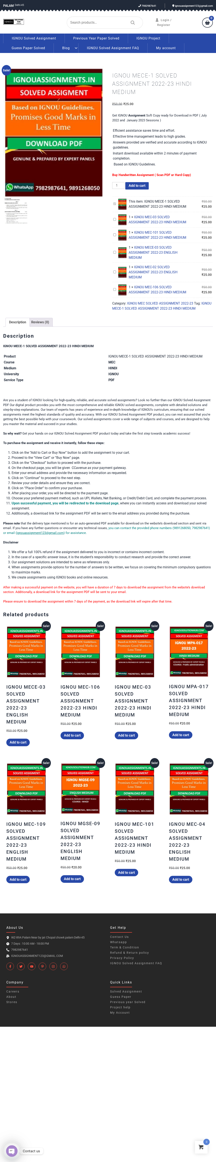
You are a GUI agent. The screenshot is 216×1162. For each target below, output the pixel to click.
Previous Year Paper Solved (96, 38)
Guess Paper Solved (28, 48)
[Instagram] (53, 966)
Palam (8, 6)
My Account (120, 1012)
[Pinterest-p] (42, 966)
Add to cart (137, 186)
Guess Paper (120, 996)
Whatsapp (118, 942)
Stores (11, 1002)
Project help (120, 1007)
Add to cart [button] (18, 742)
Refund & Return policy (129, 952)
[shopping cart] (207, 23)
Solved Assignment (126, 991)
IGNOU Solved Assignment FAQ (113, 48)
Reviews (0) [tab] (40, 322)
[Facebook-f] (10, 966)
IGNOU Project (148, 38)
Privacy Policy (122, 958)
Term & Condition (124, 947)
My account (166, 48)
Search (131, 22)
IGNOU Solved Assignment (34, 38)
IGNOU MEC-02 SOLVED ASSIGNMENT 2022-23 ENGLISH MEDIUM (153, 272)
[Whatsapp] (64, 966)
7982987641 (148, 5)
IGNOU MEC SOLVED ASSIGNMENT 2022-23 (160, 303)
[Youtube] (31, 966)
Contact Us (119, 937)
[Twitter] (21, 966)
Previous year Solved (128, 1002)
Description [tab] (17, 322)
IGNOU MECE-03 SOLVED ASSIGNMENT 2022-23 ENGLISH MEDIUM (153, 252)
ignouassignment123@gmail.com (193, 5)
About (11, 996)
